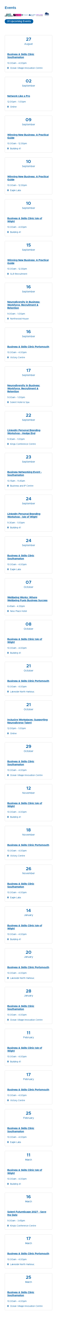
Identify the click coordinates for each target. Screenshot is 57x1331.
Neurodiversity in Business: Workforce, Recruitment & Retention (23, 305)
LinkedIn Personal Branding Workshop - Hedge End (23, 432)
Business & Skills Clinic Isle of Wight (24, 220)
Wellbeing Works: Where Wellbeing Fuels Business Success (27, 599)
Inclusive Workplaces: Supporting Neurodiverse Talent (27, 721)
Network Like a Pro (18, 96)
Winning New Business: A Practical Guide (28, 136)
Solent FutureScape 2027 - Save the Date (26, 1213)
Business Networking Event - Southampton (24, 473)
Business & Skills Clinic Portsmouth (28, 346)
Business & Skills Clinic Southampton (20, 56)
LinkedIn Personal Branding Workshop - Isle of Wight (23, 515)
